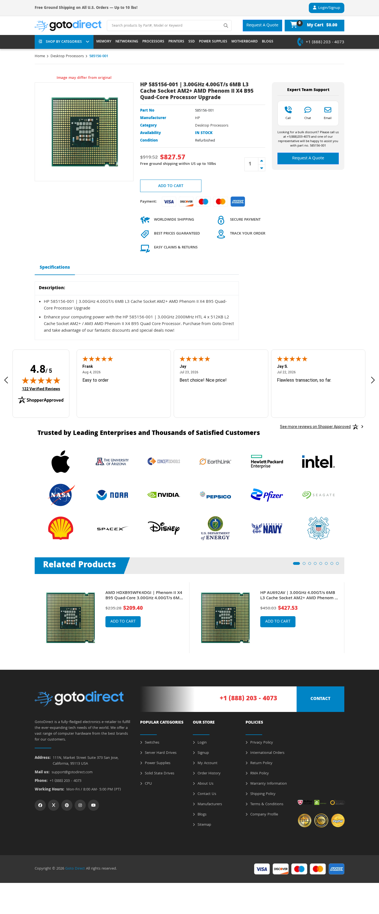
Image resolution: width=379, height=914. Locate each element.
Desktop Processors (67, 56)
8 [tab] (339, 565)
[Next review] (373, 380)
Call (288, 118)
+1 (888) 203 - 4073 (325, 42)
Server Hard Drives (160, 753)
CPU (148, 784)
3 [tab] (311, 565)
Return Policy (260, 763)
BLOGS (267, 42)
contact (320, 699)
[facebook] (40, 805)
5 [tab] (322, 565)
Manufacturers (209, 804)
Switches (151, 743)
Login (201, 743)
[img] (41, 380)
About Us (204, 784)
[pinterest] (66, 805)
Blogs (201, 815)
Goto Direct (75, 869)
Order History (208, 774)
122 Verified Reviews (41, 388)
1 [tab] (296, 565)
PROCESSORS (153, 42)
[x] (53, 805)
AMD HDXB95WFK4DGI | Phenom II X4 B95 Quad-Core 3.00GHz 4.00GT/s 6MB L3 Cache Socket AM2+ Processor (143, 596)
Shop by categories (64, 42)
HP (197, 118)
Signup (202, 753)
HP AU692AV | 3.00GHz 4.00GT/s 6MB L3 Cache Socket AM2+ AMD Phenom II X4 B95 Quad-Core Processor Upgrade (298, 596)
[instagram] (80, 805)
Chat (307, 118)
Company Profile (263, 815)
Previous (30, 613)
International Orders (266, 753)
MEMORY (103, 42)
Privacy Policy (261, 743)
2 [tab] (306, 565)
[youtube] (93, 805)
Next (348, 613)
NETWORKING (126, 42)
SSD (191, 42)
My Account (207, 763)
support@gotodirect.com (72, 772)
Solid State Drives (159, 774)
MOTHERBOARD (244, 42)
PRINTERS (176, 42)
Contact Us (206, 794)
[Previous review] (6, 380)
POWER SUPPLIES (213, 42)
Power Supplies (157, 763)
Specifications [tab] (55, 267)
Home (40, 56)
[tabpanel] (112, 617)
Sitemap (203, 825)
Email (328, 118)
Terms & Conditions (266, 804)
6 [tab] (328, 565)
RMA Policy (259, 774)
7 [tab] (333, 565)
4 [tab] (317, 565)
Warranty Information (268, 784)
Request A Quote (262, 25)
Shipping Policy (262, 794)
